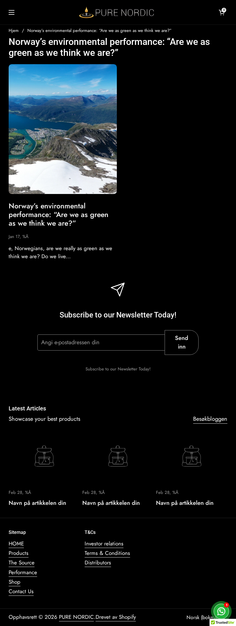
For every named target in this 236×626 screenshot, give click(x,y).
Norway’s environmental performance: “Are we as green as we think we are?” (99, 30)
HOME (16, 543)
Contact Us (21, 591)
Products (18, 553)
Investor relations (104, 543)
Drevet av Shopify (116, 617)
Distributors (98, 562)
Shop (14, 582)
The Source (22, 562)
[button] (221, 12)
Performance (23, 572)
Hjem (14, 30)
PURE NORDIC (76, 617)
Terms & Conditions (107, 553)
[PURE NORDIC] (117, 12)
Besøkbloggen (210, 419)
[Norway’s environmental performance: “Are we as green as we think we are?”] (63, 129)
